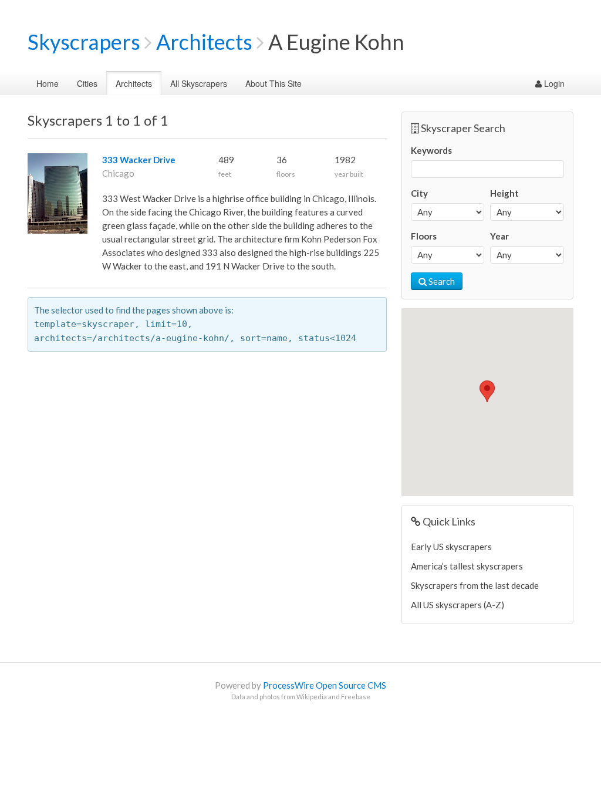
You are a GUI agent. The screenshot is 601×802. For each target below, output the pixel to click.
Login (553, 83)
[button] (487, 391)
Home (47, 83)
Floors (424, 236)
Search (441, 281)
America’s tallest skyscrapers (467, 566)
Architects (204, 42)
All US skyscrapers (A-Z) (457, 604)
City (419, 193)
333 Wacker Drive (138, 159)
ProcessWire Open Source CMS (324, 685)
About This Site (273, 83)
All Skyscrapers (198, 83)
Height (504, 193)
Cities (87, 83)
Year (499, 236)
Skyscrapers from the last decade (475, 585)
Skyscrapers (84, 42)
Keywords (431, 150)
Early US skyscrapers (451, 546)
